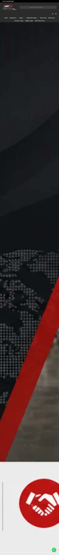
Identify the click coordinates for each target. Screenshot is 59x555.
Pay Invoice (43, 18)
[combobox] (38, 7)
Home (6, 18)
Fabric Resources (40, 21)
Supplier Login (29, 21)
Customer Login (18, 21)
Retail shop (51, 18)
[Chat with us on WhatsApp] (54, 550)
